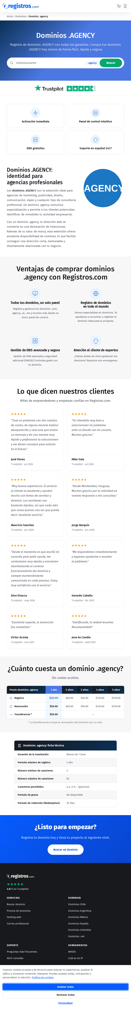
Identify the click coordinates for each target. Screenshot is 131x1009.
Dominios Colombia (79, 929)
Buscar (110, 63)
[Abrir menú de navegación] (125, 6)
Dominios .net (76, 936)
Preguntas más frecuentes (22, 951)
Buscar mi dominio (65, 849)
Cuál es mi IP (75, 958)
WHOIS (72, 951)
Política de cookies (43, 977)
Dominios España (78, 923)
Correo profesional (18, 923)
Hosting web (14, 917)
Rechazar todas (66, 994)
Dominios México (78, 917)
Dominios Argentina (79, 910)
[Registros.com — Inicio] (21, 6)
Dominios (20, 16)
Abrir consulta (15, 958)
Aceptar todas (65, 986)
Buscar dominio (16, 904)
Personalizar (65, 1003)
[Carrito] (118, 6)
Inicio (10, 16)
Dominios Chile (77, 904)
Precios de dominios (19, 910)
